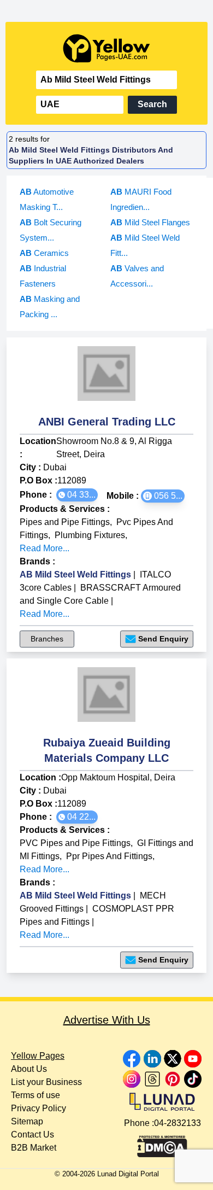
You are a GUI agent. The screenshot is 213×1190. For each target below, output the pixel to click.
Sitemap (27, 1121)
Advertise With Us (106, 1020)
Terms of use (35, 1095)
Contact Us (32, 1134)
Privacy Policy (38, 1108)
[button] (77, 494)
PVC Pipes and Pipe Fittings (75, 843)
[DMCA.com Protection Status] (162, 1143)
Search (152, 104)
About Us (29, 1069)
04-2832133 (177, 1123)
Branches (47, 638)
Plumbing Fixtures (90, 535)
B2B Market (33, 1147)
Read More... (44, 548)
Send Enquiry (163, 638)
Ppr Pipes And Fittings (109, 856)
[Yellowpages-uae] (106, 48)
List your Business (46, 1082)
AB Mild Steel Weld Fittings (75, 574)
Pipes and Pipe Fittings (65, 522)
